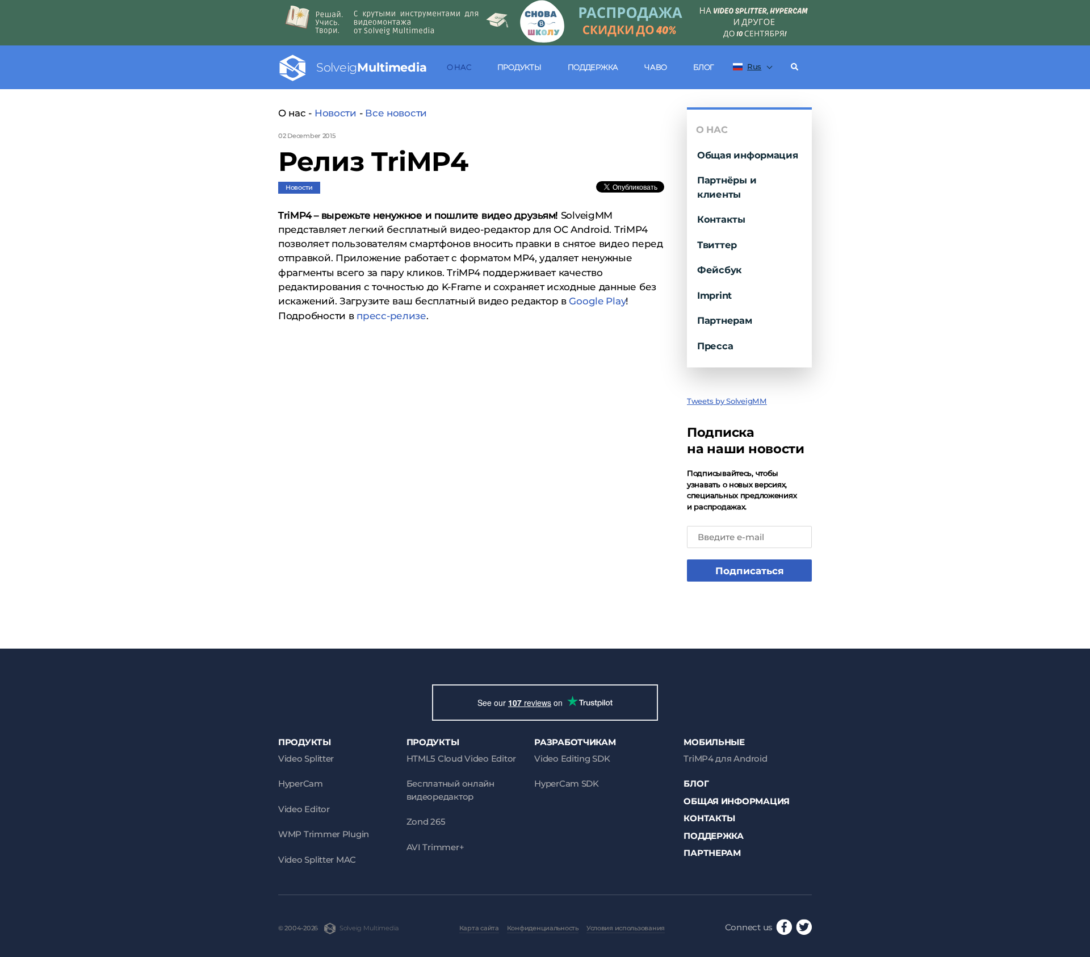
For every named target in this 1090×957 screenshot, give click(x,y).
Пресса (715, 346)
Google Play (597, 301)
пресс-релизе (391, 315)
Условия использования (625, 928)
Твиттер (717, 244)
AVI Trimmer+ (435, 847)
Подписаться (749, 570)
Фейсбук (719, 269)
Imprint (714, 295)
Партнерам (724, 320)
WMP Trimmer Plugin (323, 834)
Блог (703, 67)
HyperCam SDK (566, 783)
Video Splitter (306, 758)
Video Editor (304, 809)
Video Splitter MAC (317, 859)
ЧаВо (655, 67)
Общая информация (747, 155)
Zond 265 (426, 821)
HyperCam (300, 783)
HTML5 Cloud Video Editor (461, 758)
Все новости (396, 113)
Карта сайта (479, 928)
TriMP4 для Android (725, 758)
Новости (336, 113)
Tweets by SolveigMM (727, 401)
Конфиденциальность (542, 928)
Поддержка (593, 67)
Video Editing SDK (572, 758)
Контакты (721, 219)
